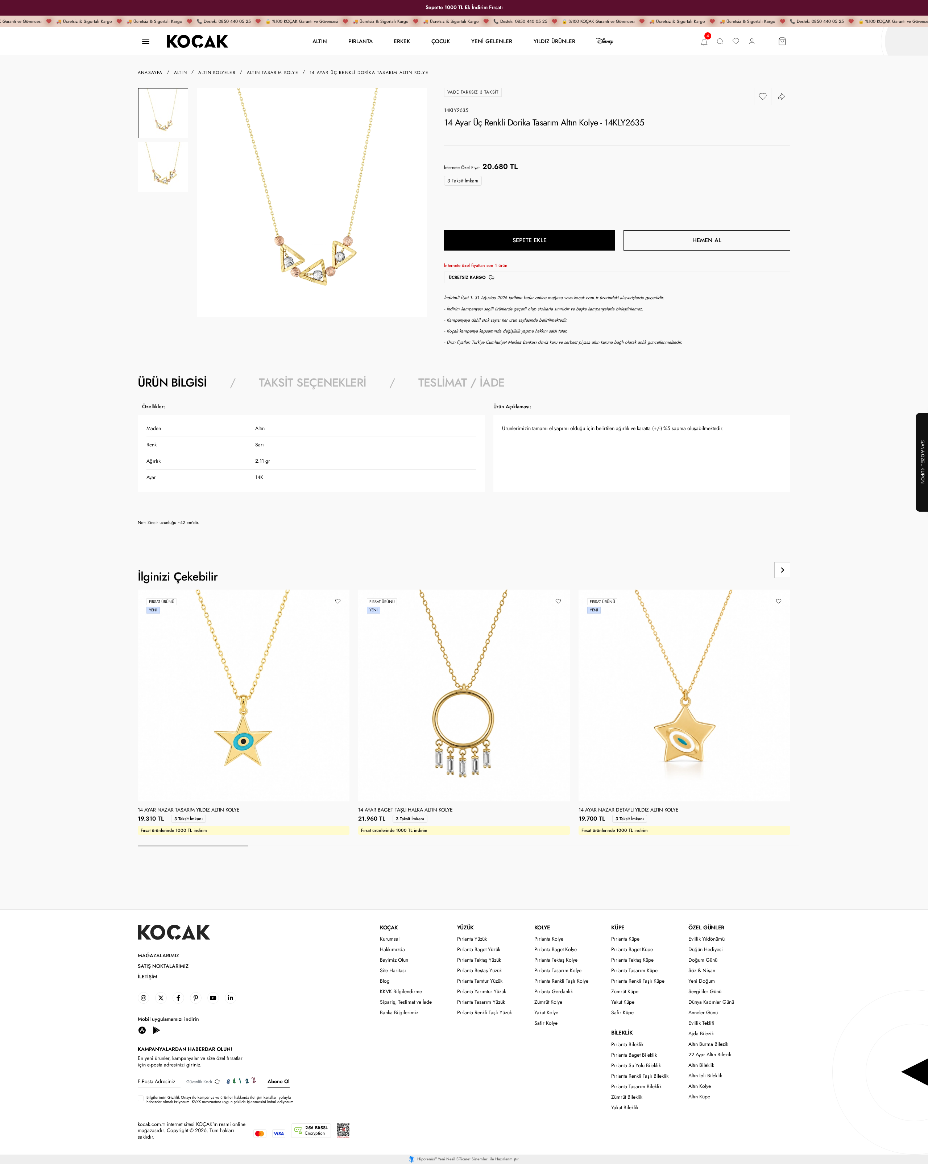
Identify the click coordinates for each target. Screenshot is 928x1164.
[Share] (781, 96)
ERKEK (402, 41)
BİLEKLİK (622, 1032)
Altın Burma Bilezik (708, 1044)
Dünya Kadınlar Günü (711, 1002)
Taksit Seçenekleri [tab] (312, 383)
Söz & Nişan (701, 970)
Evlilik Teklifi (701, 1023)
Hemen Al (706, 240)
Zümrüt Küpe (624, 991)
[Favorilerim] (736, 41)
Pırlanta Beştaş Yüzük (479, 970)
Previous (755, 570)
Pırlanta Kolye (548, 939)
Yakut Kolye (546, 1012)
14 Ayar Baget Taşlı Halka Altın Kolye (405, 810)
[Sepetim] (782, 41)
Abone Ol (279, 1081)
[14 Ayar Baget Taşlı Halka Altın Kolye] (464, 695)
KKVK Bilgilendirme (401, 991)
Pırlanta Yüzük (472, 939)
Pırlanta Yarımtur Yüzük (481, 991)
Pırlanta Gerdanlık (553, 991)
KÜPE (617, 927)
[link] (143, 998)
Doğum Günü (702, 960)
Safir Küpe (622, 1012)
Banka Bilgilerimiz (399, 1012)
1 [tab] (193, 846)
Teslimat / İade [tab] (461, 383)
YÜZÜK (465, 927)
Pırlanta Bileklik (627, 1044)
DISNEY (604, 41)
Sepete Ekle (530, 240)
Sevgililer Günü (704, 991)
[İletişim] (146, 41)
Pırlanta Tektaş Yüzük (479, 960)
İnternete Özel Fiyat (462, 167)
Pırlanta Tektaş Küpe (632, 960)
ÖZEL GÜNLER (706, 927)
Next (782, 570)
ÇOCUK (440, 41)
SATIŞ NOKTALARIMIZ (163, 966)
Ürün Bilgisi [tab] (172, 383)
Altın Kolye (699, 1086)
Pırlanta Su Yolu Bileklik (636, 1065)
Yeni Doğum (701, 981)
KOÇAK (389, 927)
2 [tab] (303, 846)
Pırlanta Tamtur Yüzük (479, 981)
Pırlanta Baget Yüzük (478, 949)
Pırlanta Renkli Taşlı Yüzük (484, 1012)
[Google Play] (156, 1029)
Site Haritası (393, 970)
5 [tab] (634, 846)
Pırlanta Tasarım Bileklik (636, 1086)
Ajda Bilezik (701, 1033)
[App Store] (142, 1029)
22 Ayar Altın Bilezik (709, 1054)
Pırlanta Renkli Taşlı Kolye (561, 981)
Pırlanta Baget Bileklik (634, 1055)
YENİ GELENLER (491, 41)
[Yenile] (217, 1081)
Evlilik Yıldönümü (706, 939)
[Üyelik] (752, 41)
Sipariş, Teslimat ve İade (406, 1002)
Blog (385, 981)
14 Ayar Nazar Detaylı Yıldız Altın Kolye (629, 810)
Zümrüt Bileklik (626, 1097)
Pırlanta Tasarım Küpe (634, 970)
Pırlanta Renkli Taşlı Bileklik (639, 1076)
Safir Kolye (546, 1023)
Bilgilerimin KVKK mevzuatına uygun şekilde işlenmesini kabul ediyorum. (220, 1099)
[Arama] (720, 41)
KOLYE (542, 927)
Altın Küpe (699, 1096)
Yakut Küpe (622, 1002)
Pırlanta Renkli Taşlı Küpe (637, 981)
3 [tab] (413, 846)
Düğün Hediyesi (705, 949)
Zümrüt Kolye (548, 1002)
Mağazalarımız (158, 955)
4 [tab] (523, 846)
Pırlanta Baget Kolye (555, 949)
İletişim (147, 976)
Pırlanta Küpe (625, 939)
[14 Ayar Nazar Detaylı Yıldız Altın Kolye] (684, 695)
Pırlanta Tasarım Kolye (557, 970)
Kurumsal (389, 939)
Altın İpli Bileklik (705, 1075)
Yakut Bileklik (624, 1107)
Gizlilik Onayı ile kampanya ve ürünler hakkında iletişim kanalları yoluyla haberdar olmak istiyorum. (218, 1099)
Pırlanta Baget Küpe (632, 949)
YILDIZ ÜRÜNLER (554, 41)
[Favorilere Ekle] (762, 96)
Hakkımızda (392, 949)
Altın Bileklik (701, 1065)
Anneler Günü (703, 1012)
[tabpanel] (464, 467)
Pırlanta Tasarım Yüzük (481, 1002)
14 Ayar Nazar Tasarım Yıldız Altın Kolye (189, 810)
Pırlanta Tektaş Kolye (555, 960)
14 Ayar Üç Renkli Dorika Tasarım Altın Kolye (369, 72)
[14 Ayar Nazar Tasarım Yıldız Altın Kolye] (243, 695)
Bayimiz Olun (394, 960)
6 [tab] (744, 846)
